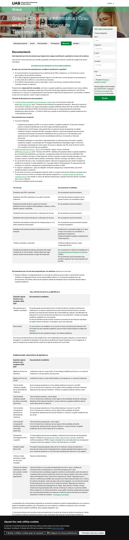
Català (112, 3)
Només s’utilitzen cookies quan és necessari (26, 533)
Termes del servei (100, 93)
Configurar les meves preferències (63, 533)
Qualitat (76, 43)
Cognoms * (98, 45)
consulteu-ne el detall (61, 494)
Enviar (105, 98)
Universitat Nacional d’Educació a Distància (72, 252)
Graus (17, 9)
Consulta (97, 61)
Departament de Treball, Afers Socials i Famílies (60, 438)
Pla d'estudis (42, 43)
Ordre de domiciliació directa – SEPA (27, 149)
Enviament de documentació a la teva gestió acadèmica (51, 65)
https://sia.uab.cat (25, 104)
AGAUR (32, 331)
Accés (32, 43)
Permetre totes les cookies (93, 533)
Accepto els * (101, 81)
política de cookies (57, 528)
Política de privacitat (102, 91)
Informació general (20, 43)
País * (96, 71)
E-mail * (97, 53)
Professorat (55, 43)
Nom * (96, 37)
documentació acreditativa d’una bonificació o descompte (36, 102)
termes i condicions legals (101, 81)
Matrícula (65, 43)
